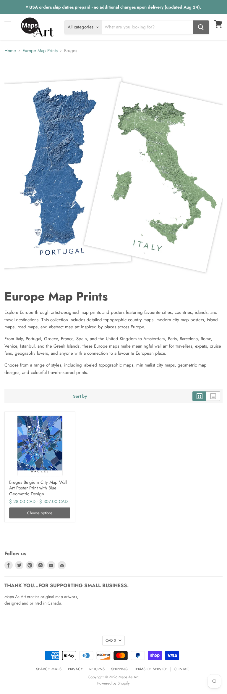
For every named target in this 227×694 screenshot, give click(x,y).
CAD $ (111, 640)
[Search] (201, 27)
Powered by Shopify (113, 683)
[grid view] (199, 396)
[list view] (213, 396)
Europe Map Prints (40, 50)
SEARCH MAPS (48, 669)
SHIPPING (119, 669)
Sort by (80, 396)
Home (10, 50)
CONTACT (182, 669)
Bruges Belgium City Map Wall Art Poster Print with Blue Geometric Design (38, 488)
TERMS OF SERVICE (150, 669)
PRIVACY (75, 669)
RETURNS (97, 669)
